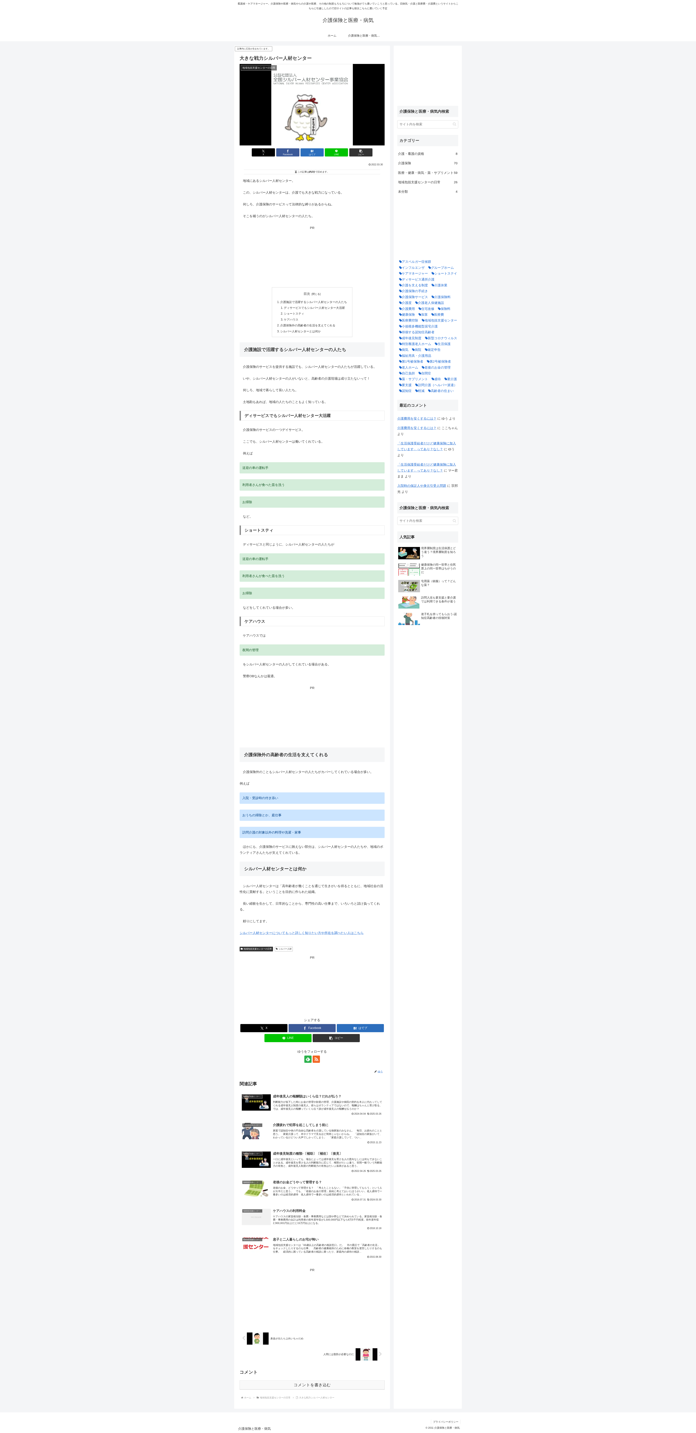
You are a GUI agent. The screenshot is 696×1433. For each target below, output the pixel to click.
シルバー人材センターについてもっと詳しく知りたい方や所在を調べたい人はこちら (302, 933)
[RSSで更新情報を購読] (316, 1059)
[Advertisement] (312, 256)
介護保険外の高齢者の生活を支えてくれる (307, 325)
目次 (307, 294)
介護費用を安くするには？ (416, 418)
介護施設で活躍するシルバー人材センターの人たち (313, 302)
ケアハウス (291, 319)
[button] (360, 152)
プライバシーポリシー (445, 1421)
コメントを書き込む (312, 1385)
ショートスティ (294, 313)
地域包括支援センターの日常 (258, 949)
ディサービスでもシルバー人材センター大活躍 (314, 307)
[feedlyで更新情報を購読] (308, 1059)
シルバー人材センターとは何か (300, 331)
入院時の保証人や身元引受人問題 (421, 486)
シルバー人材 (285, 949)
